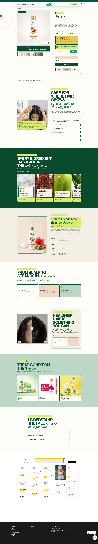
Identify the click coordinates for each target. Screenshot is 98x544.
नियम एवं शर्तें (13, 529)
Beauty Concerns (25, 4)
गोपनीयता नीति (13, 531)
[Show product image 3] (28, 54)
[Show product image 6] (41, 54)
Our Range (18, 4)
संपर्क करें (12, 535)
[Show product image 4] (33, 54)
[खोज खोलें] (78, 4)
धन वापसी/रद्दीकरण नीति (15, 532)
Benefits (24, 80)
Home (18, 8)
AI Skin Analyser (74, 4)
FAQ (40, 80)
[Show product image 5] (37, 54)
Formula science (29, 80)
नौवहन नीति (13, 533)
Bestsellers (32, 4)
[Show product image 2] (24, 54)
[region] (33, 27)
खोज (12, 528)
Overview (19, 80)
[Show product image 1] (19, 54)
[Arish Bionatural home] (49, 4)
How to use (36, 80)
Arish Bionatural (21, 542)
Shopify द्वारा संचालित (83, 542)
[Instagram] (1, 16)
